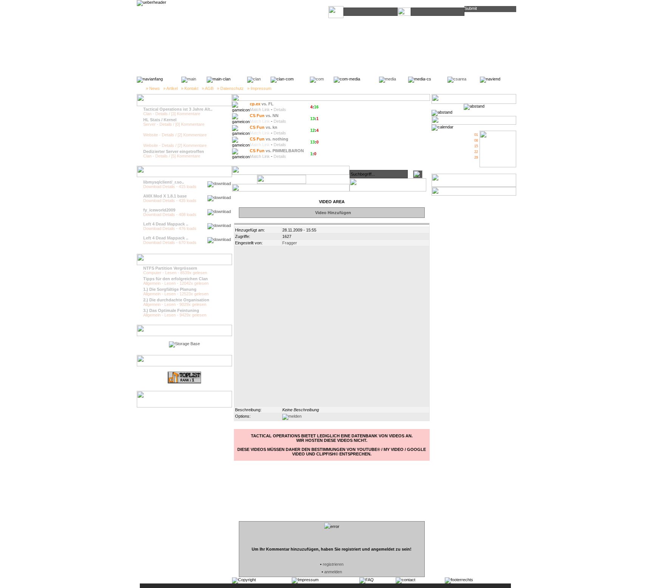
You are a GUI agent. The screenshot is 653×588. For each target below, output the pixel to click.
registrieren (333, 564)
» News (153, 88)
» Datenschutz (230, 88)
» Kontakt (189, 88)
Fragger (289, 243)
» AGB (208, 88)
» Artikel (170, 88)
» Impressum (259, 88)
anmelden (333, 571)
